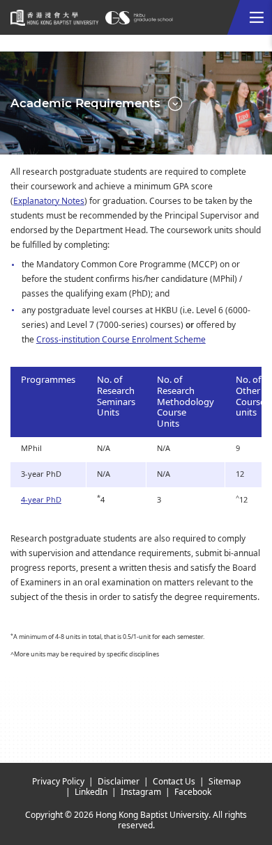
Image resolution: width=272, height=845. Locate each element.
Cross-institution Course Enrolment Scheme (121, 339)
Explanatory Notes (48, 201)
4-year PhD (41, 500)
